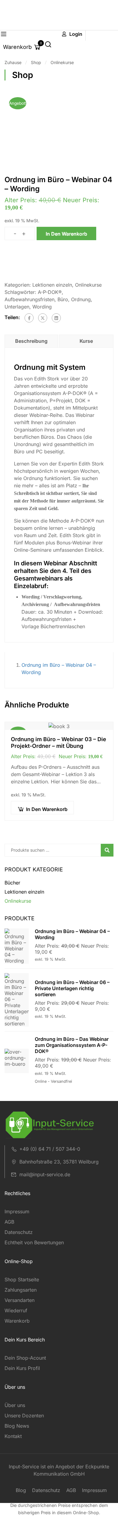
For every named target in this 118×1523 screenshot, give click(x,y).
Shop (36, 62)
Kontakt (13, 1436)
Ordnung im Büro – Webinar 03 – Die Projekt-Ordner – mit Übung (58, 742)
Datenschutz (19, 1232)
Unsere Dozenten (24, 1415)
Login (75, 34)
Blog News (17, 1426)
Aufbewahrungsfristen (29, 299)
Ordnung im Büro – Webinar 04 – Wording (72, 934)
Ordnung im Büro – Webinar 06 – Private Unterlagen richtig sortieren (72, 988)
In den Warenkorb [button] (46, 809)
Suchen (109, 851)
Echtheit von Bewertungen (34, 1242)
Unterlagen (17, 307)
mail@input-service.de (44, 1174)
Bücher (12, 883)
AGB (9, 1222)
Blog (21, 1490)
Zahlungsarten (21, 1290)
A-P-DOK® (50, 292)
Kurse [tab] (86, 341)
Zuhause (13, 62)
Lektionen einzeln (52, 285)
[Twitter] (42, 317)
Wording (42, 307)
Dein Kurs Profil (22, 1368)
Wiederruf (16, 1310)
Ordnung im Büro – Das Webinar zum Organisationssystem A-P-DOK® (72, 1045)
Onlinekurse (62, 62)
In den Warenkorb (66, 234)
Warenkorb (17, 1321)
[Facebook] (29, 317)
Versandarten (19, 1300)
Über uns (15, 1405)
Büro (62, 299)
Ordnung (81, 299)
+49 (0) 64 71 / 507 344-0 (49, 1149)
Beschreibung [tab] (31, 341)
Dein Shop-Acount (25, 1358)
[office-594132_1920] (59, 129)
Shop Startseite (22, 1279)
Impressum (17, 1211)
